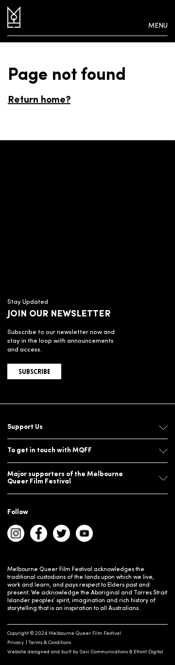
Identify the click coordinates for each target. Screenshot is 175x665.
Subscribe (34, 372)
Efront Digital (148, 651)
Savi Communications (104, 651)
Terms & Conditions (50, 642)
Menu (158, 25)
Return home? (39, 100)
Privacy (15, 642)
